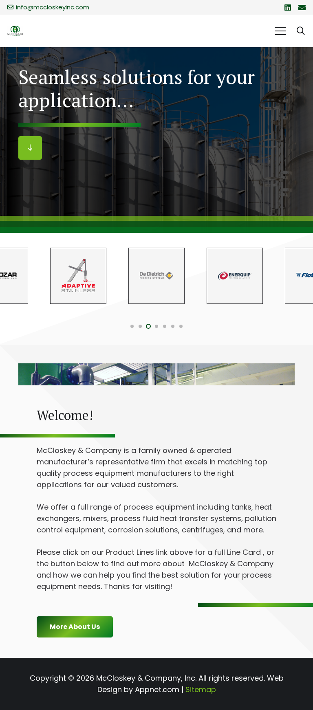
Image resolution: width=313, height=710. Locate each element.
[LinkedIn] (287, 7)
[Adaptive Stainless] (78, 276)
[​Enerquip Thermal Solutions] (235, 276)
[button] (280, 31)
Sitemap (200, 689)
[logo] (15, 31)
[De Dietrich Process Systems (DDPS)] (156, 276)
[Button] (30, 148)
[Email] (302, 7)
